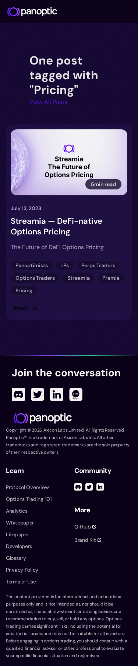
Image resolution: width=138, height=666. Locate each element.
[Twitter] (37, 394)
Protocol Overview (27, 487)
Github (82, 526)
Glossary (16, 558)
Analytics (16, 511)
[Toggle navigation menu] (129, 12)
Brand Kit (85, 540)
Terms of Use (21, 581)
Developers (19, 546)
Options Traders (35, 278)
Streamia (78, 278)
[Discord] (18, 394)
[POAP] (75, 394)
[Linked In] (56, 394)
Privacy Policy (22, 569)
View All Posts (48, 102)
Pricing (23, 290)
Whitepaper (20, 522)
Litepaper (17, 534)
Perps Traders (98, 265)
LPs (64, 265)
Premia (111, 278)
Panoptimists (31, 265)
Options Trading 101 (29, 499)
